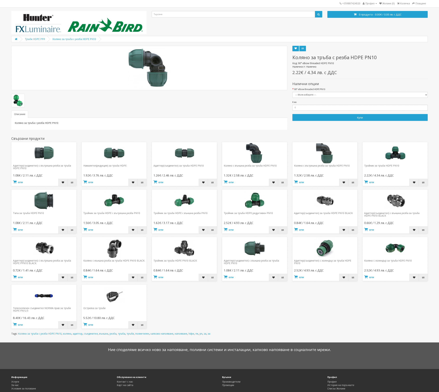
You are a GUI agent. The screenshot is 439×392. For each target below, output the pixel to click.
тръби (130, 333)
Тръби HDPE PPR (35, 39)
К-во (294, 102)
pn (201, 333)
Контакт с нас (125, 381)
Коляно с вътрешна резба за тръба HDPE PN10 (322, 165)
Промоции (228, 385)
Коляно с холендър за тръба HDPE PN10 (388, 260)
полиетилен (142, 333)
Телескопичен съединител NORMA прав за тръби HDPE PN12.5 (42, 309)
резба (113, 333)
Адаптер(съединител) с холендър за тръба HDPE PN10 (322, 262)
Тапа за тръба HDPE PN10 (28, 213)
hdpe (191, 333)
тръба (121, 333)
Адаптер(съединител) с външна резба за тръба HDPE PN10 (251, 262)
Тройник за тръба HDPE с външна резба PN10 (180, 213)
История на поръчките (340, 385)
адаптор (77, 333)
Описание (19, 114)
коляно (67, 333)
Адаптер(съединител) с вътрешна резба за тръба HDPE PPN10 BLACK (42, 262)
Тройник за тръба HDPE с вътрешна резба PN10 (111, 213)
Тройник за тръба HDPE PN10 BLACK (175, 260)
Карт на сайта (125, 385)
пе (196, 333)
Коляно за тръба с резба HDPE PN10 (74, 39)
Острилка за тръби (94, 308)
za (205, 333)
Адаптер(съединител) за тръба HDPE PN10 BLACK (323, 213)
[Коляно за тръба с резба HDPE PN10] (149, 68)
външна (103, 333)
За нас (15, 385)
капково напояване (162, 333)
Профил (332, 381)
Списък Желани (336, 388)
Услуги (15, 381)
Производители (231, 381)
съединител (91, 333)
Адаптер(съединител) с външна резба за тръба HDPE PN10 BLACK (391, 214)
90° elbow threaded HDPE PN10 (309, 89)
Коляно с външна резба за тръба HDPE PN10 (250, 165)
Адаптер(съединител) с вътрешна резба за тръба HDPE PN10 (42, 167)
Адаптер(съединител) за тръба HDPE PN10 (178, 165)
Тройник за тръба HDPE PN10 (381, 165)
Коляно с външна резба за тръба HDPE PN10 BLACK (114, 260)
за (209, 333)
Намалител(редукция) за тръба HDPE (105, 165)
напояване (181, 333)
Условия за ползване (23, 388)
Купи (360, 117)
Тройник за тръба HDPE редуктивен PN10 (248, 213)
